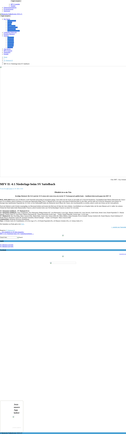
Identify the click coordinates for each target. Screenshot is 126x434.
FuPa (22, 224)
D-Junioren (10, 42)
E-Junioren (10, 44)
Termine (13, 6)
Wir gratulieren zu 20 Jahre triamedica (12, 232)
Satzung (9, 22)
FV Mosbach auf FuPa (6, 245)
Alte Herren (7, 49)
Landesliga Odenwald (10, 32)
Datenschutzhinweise (13, 31)
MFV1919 (9, 188)
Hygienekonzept (8, 9)
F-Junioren (10, 45)
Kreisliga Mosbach (9, 34)
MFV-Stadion (11, 26)
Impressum (7, 11)
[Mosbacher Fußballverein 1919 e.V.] (11, 14)
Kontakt (6, 54)
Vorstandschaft (11, 21)
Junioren (6, 36)
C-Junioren (10, 40)
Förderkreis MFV (12, 27)
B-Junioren (10, 39)
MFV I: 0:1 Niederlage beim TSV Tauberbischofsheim (17, 233)
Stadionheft (7, 52)
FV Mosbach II (8, 60)
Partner (9, 24)
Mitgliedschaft (11, 29)
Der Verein (7, 19)
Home (5, 57)
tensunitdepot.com (122, 254)
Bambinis (10, 47)
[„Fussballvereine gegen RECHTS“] (63, 235)
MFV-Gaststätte (15, 4)
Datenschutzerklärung (10, 7)
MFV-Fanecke (8, 50)
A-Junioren (10, 37)
